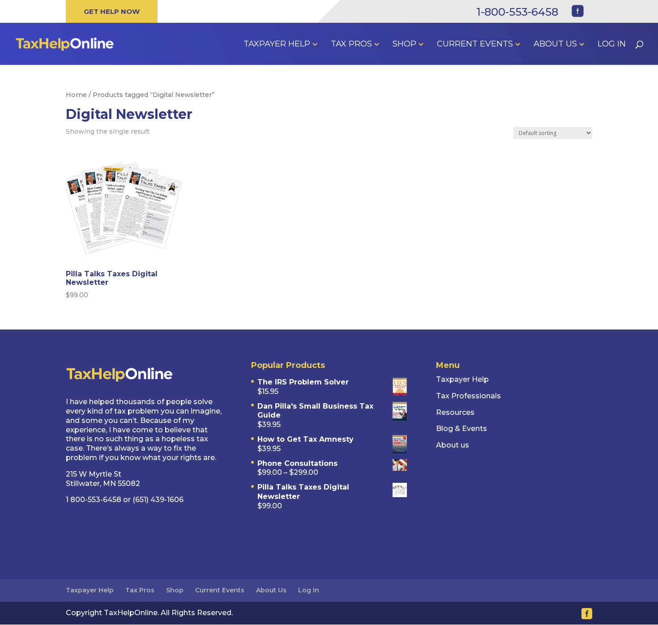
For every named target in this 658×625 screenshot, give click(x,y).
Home (76, 95)
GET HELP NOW (112, 11)
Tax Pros (351, 45)
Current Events (475, 45)
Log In (612, 45)
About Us (555, 45)
